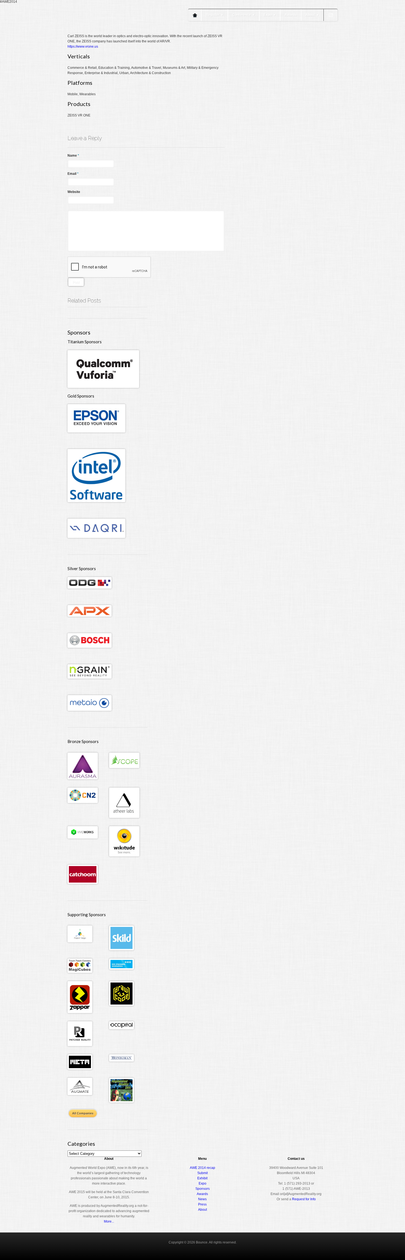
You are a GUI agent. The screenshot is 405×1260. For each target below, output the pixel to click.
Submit (202, 1173)
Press (202, 1204)
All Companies (82, 1113)
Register (214, 15)
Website (74, 192)
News (202, 1199)
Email (73, 174)
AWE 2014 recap (202, 1168)
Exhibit (202, 1178)
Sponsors (202, 1189)
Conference (243, 15)
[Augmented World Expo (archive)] (99, 32)
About (312, 15)
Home (194, 15)
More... (109, 1221)
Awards (291, 15)
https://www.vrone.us (83, 46)
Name (73, 155)
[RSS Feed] (330, 15)
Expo (270, 15)
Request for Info (304, 1199)
